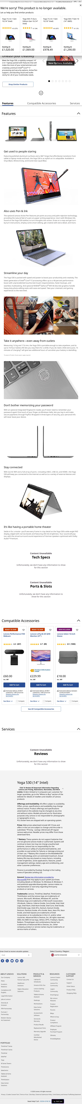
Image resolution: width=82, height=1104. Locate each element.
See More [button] (6, 701)
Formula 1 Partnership (5, 1013)
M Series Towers (6, 1063)
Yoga (2, 1060)
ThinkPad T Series (6, 1046)
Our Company (5, 977)
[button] (75, 2)
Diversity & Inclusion (4, 1004)
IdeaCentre (4, 1070)
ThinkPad (4, 1053)
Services (75, 103)
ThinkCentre (5, 1067)
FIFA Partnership (6, 1009)
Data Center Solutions (5, 1084)
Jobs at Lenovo (6, 999)
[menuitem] (7, 104)
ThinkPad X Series (6, 1050)
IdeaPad (3, 1057)
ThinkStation (5, 1080)
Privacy (3, 1094)
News (3, 981)
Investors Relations (4, 985)
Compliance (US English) (6, 991)
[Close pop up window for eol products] (81, 5)
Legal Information (6, 996)
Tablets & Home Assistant (6, 1075)
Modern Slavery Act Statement (6, 1019)
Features (7, 103)
